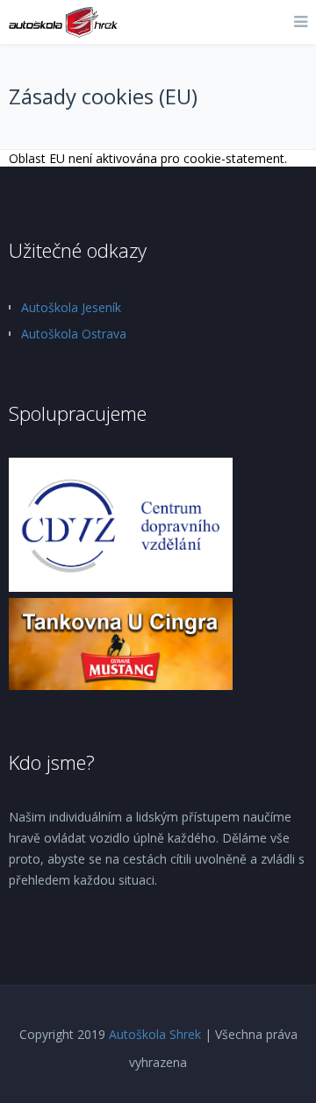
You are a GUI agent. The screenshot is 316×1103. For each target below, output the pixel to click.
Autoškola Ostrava (73, 333)
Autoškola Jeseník (71, 307)
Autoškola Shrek (155, 1034)
